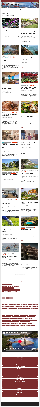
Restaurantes (26, 85)
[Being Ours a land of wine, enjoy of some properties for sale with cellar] (10, 135)
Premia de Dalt (7, 57)
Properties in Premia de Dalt (20, 381)
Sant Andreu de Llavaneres (6, 323)
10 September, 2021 (5, 177)
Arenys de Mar (14, 304)
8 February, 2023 (4, 62)
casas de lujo (4, 63)
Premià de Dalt (26, 306)
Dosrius (4, 179)
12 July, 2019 (4, 259)
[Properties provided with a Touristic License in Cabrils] (29, 221)
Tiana (36, 306)
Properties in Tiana (20, 390)
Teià (32, 306)
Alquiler (3, 56)
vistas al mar (33, 37)
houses (13, 34)
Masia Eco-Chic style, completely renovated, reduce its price (10, 175)
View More (4, 40)
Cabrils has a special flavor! (6, 284)
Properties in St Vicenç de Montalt (20, 386)
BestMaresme (4, 403)
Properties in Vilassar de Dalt (20, 394)
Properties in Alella (20, 357)
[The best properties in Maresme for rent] (10, 50)
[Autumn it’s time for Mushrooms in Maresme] (29, 107)
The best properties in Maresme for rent (10, 59)
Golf (3, 234)
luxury (5, 35)
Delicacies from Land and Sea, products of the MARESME (28, 88)
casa (5, 92)
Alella (4, 151)
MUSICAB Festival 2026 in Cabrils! (8, 288)
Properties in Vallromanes (20, 392)
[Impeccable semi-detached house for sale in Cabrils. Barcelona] (29, 23)
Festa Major (18, 318)
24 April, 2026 (4, 32)
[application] (20, 341)
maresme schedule (5, 34)
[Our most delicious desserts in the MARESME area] (10, 106)
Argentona (21, 304)
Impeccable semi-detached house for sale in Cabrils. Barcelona (29, 32)
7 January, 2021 (23, 205)
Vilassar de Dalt (19, 308)
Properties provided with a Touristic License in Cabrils (27, 230)
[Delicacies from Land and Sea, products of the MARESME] (29, 77)
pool (31, 37)
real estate (7, 63)
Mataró (14, 306)
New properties (33, 29)
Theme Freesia (12, 403)
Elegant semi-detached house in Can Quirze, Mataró (10, 289)
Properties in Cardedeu (20, 373)
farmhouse (11, 179)
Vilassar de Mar (32, 308)
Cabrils (22, 29)
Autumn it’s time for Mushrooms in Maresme (29, 117)
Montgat (3, 253)
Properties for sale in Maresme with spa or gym (9, 202)
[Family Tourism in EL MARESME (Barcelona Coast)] (29, 135)
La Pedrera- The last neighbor (28, 262)
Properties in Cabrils (20, 368)
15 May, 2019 (23, 264)
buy (7, 119)
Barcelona (8, 304)
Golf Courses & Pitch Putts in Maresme (9, 230)
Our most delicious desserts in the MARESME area (10, 114)
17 (22, 274)
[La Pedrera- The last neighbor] (29, 251)
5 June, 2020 (23, 232)
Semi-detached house (26, 29)
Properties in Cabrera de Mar (20, 366)
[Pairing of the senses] (10, 23)
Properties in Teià (20, 388)
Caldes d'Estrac (15, 316)
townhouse (30, 323)
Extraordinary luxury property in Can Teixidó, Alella (10, 286)
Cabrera (31, 304)
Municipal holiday (5, 29)
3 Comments (28, 232)
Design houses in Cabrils (27, 173)
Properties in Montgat (20, 379)
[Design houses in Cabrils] (29, 164)
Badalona (26, 304)
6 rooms (3, 315)
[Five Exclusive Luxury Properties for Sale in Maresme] (10, 78)
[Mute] (35, 350)
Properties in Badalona (20, 364)
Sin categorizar (26, 30)
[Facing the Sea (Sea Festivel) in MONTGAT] (10, 247)
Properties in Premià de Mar (20, 383)
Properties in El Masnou (20, 375)
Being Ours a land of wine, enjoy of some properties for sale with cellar (10, 146)
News (3, 321)
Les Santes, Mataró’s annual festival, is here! (9, 291)
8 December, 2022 (4, 117)
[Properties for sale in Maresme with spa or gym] (10, 193)
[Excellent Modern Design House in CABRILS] (29, 194)
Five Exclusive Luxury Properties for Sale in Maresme (10, 87)
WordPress (16, 403)
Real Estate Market (16, 56)
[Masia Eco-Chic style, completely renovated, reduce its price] (10, 165)
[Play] (3, 350)
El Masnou (32, 316)
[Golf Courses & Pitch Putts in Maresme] (10, 221)
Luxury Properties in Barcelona (7, 206)
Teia (14, 29)
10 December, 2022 (24, 90)
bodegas (6, 151)
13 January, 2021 (4, 205)
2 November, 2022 (23, 119)
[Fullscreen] (36, 350)
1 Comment (10, 117)
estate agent (10, 34)
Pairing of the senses (7, 31)
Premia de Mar (13, 253)
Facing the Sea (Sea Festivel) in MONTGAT (9, 256)
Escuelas (3, 318)
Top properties (10, 56)
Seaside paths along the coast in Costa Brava (29, 58)
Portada (12, 29)
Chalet (25, 37)
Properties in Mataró (20, 377)
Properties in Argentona (20, 362)
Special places (23, 83)
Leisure (9, 29)
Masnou (9, 306)
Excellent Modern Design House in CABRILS (29, 203)
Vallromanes (7, 308)
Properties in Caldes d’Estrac (20, 370)
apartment (11, 315)
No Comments (10, 32)
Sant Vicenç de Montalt (15, 323)
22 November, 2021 (5, 149)
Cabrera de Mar (4, 316)
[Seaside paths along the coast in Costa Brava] (29, 50)
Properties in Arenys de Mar (20, 359)
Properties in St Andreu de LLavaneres (20, 384)
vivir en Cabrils (22, 325)
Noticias (26, 84)
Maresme (7, 35)
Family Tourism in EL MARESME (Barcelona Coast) (29, 143)
